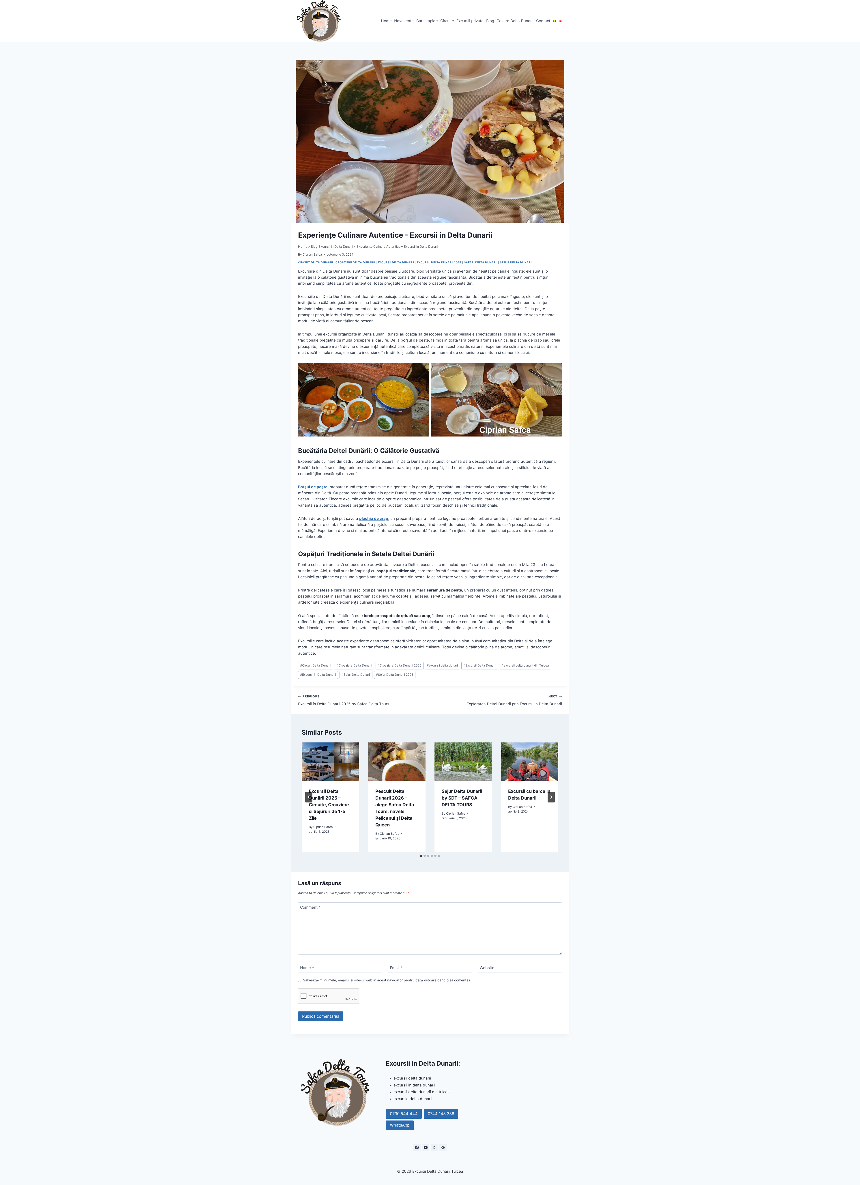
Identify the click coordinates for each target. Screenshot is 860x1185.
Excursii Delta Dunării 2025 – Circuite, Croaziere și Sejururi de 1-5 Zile (329, 805)
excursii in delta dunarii (414, 1085)
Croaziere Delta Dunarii (355, 262)
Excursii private (470, 21)
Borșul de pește (312, 487)
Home (386, 21)
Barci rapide (427, 21)
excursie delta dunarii (412, 1099)
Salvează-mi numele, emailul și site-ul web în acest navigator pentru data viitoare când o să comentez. (387, 980)
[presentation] (330, 761)
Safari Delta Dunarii (480, 262)
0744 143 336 (441, 1113)
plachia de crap (373, 518)
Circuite (447, 21)
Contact (543, 21)
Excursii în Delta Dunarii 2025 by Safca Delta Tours (343, 700)
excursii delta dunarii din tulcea (421, 1092)
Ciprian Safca (312, 254)
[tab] (421, 856)
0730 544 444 (404, 1113)
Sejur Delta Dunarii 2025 (394, 674)
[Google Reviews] (443, 1147)
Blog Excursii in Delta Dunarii (332, 246)
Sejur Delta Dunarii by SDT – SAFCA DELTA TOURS (462, 798)
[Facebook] (417, 1147)
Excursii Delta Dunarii (396, 262)
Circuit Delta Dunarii (315, 262)
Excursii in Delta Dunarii (318, 674)
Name (307, 968)
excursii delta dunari (442, 665)
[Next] (551, 797)
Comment (310, 907)
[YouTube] (425, 1147)
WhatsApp (400, 1125)
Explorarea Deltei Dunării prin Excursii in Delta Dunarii (514, 700)
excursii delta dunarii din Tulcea (525, 665)
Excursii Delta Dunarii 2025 (439, 262)
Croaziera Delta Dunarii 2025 (399, 665)
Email (396, 968)
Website (487, 968)
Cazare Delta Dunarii (515, 21)
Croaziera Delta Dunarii (354, 665)
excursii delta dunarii (412, 1078)
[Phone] (434, 1147)
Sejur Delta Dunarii (516, 262)
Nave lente (404, 21)
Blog (490, 21)
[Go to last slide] (308, 797)
